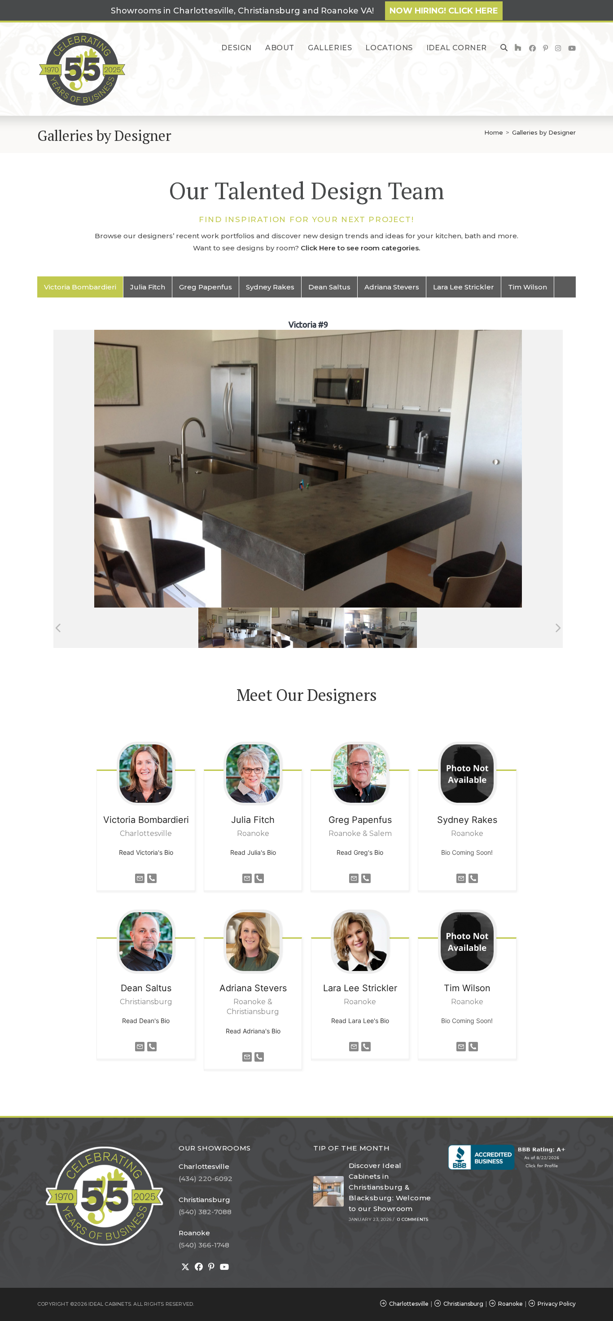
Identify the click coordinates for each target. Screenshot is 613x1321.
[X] (185, 1267)
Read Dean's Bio (146, 1020)
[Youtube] (224, 1267)
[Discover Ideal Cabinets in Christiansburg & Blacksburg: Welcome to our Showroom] (328, 1191)
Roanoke (194, 1233)
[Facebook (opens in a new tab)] (532, 48)
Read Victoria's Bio (146, 852)
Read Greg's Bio (360, 852)
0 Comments (412, 1219)
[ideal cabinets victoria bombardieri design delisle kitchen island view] (381, 628)
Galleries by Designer (544, 132)
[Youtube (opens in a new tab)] (572, 48)
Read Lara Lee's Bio (360, 1020)
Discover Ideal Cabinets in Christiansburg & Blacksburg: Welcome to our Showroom (390, 1187)
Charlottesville (204, 1166)
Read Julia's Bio (253, 852)
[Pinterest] (211, 1267)
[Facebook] (199, 1267)
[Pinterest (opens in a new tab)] (545, 48)
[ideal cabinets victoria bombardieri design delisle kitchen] (307, 628)
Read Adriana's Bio (253, 1031)
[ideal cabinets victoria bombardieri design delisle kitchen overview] (234, 628)
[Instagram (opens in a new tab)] (558, 48)
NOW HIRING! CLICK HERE (444, 11)
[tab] (80, 286)
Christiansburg (204, 1199)
